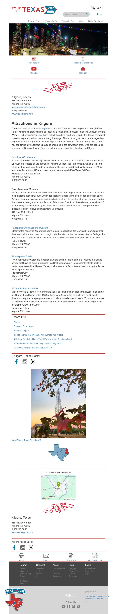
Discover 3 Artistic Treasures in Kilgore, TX (33, 347)
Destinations (24, 568)
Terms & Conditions (73, 574)
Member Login (90, 568)
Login (101, 14)
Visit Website (34, 63)
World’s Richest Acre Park (25, 288)
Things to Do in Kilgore (24, 326)
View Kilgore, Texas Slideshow (25, 440)
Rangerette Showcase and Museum (30, 227)
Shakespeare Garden (23, 256)
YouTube (39, 571)
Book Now (83, 73)
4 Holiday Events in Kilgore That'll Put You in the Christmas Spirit (43, 339)
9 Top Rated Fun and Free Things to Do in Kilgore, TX (38, 343)
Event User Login (89, 572)
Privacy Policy (74, 571)
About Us (56, 573)
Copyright (72, 568)
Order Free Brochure (83, 63)
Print (21, 560)
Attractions (24, 571)
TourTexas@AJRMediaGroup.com (97, 596)
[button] (34, 21)
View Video (34, 73)
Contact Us (57, 576)
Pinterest (39, 573)
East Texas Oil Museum (23, 157)
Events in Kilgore (21, 330)
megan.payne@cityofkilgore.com (28, 107)
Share (46, 560)
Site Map (23, 583)
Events (22, 576)
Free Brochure (95, 560)
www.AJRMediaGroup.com (94, 598)
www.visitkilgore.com (22, 113)
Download (71, 560)
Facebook (40, 568)
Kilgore (45, 128)
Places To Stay (25, 573)
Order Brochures (24, 579)
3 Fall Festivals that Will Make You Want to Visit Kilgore (38, 334)
